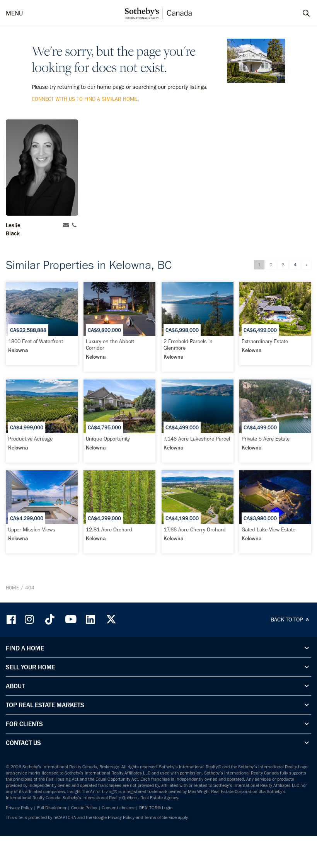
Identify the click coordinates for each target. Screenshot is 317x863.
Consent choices (118, 807)
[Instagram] (30, 619)
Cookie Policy (84, 807)
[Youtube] (70, 619)
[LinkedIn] (90, 619)
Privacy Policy (19, 807)
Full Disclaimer (51, 807)
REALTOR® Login (156, 807)
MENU (14, 13)
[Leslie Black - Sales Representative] (42, 167)
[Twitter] (111, 619)
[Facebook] (12, 619)
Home (12, 588)
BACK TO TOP (287, 619)
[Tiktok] (50, 619)
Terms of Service (160, 817)
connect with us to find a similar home (84, 99)
